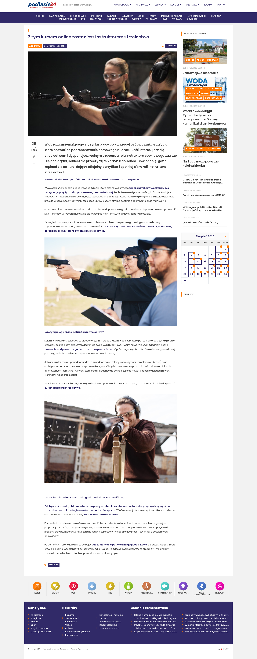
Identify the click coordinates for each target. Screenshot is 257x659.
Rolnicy (216, 88)
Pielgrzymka (147, 593)
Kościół (92, 593)
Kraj (164, 19)
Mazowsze (183, 593)
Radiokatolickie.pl (108, 624)
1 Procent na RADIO (109, 628)
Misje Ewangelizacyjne (201, 594)
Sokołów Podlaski (117, 19)
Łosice (141, 16)
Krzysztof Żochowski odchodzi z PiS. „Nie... (155, 624)
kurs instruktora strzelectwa (62, 388)
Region (200, 60)
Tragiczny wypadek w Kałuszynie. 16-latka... (207, 614)
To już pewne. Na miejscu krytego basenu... (207, 628)
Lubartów (127, 16)
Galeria (69, 628)
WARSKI (226, 649)
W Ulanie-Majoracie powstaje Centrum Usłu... (207, 624)
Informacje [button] (142, 4)
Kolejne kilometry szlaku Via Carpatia (153, 614)
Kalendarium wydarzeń (77, 631)
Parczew (216, 16)
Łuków (152, 16)
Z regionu (36, 618)
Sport (74, 593)
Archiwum (34, 46)
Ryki (83, 19)
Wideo (68, 624)
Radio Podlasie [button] (121, 4)
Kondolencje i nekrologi (111, 614)
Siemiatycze (96, 19)
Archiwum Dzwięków (110, 621)
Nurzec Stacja (194, 98)
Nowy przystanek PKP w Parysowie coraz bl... (207, 631)
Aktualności (37, 614)
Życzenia (104, 618)
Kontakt (222, 4)
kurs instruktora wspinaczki (101, 514)
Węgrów (136, 19)
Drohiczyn (96, 16)
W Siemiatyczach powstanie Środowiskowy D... (156, 621)
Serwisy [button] (159, 4)
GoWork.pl (192, 19)
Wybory (128, 593)
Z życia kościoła (39, 628)
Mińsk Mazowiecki (197, 16)
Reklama (208, 4)
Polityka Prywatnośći (79, 649)
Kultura (55, 593)
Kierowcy (212, 60)
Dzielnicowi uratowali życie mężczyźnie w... (156, 628)
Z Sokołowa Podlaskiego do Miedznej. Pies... (156, 618)
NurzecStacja (213, 98)
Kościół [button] (175, 4)
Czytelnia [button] (191, 4)
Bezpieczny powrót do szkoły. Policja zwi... (155, 631)
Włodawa (151, 19)
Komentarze (71, 635)
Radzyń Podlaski (67, 19)
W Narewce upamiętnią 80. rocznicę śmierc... (207, 621)
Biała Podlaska (57, 16)
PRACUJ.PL (177, 19)
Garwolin (112, 16)
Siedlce (40, 16)
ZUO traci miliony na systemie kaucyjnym (206, 618)
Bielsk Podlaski (78, 16)
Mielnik (216, 148)
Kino (110, 593)
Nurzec (205, 93)
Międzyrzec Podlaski (172, 16)
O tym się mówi (165, 593)
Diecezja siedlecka (41, 631)
